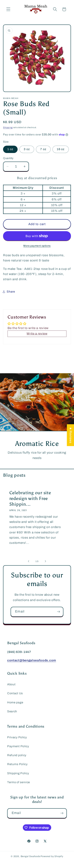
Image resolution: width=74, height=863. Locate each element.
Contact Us (15, 693)
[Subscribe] (58, 612)
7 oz (43, 149)
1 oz (10, 149)
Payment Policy (18, 746)
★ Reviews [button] (70, 435)
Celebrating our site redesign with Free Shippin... (30, 498)
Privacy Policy (17, 737)
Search (12, 711)
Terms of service (18, 782)
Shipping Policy (18, 773)
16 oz (60, 149)
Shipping (7, 127)
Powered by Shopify (52, 856)
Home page (15, 702)
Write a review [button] (37, 333)
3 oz (27, 149)
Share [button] (11, 291)
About (11, 684)
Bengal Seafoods (30, 856)
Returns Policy (17, 764)
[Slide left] (29, 561)
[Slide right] (45, 561)
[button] (8, 9)
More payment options (37, 245)
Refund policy (16, 755)
